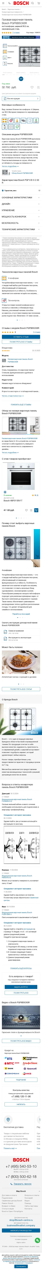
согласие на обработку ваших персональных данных (20, 1257)
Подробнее (21, 1080)
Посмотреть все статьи (21, 689)
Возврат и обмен (8, 1206)
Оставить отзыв (21, 337)
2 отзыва (16, 32)
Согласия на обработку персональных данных (21, 1260)
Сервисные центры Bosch (12, 1201)
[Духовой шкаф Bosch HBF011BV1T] (21, 476)
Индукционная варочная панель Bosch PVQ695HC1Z (17, 800)
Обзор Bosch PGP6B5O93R (22, 173)
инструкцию (28, 929)
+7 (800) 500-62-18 (21, 1176)
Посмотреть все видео (21, 1041)
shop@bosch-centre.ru (21, 1220)
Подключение (7, 1198)
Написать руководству (21, 1230)
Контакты (28, 1209)
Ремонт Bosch (7, 1203)
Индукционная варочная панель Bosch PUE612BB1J (17, 913)
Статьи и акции (8, 1209)
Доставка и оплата (9, 1195)
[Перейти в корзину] (38, 3)
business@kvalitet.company (21, 1225)
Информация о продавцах (23, 1263)
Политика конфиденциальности (21, 1236)
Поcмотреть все (21, 993)
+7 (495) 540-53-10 (21, 1166)
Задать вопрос (21, 987)
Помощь (28, 1203)
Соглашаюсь (21, 1266)
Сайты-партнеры (31, 1206)
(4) (37, 495)
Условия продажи (21, 1239)
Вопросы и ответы (32, 1195)
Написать (21, 1104)
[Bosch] (21, 3)
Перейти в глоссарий (21, 614)
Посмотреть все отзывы (21, 342)
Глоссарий (29, 1198)
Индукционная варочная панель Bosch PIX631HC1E (17, 876)
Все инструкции (13, 98)
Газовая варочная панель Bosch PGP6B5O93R (19, 438)
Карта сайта (21, 1242)
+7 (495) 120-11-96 (21, 1096)
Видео (27, 1201)
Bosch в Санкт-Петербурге (12, 1211)
